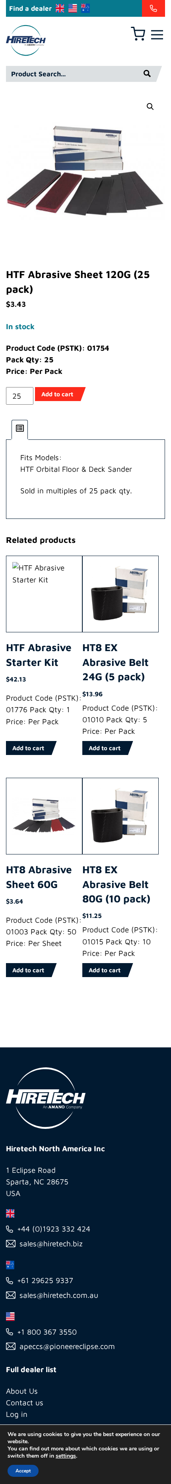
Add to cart (57, 394)
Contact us (24, 1402)
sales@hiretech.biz (51, 1243)
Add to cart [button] (28, 748)
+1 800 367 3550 (47, 1331)
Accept (23, 1471)
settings (66, 1456)
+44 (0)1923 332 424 (53, 1228)
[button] (150, 106)
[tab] (20, 429)
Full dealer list (31, 1369)
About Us (22, 1391)
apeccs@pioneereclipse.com (67, 1346)
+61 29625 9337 (45, 1280)
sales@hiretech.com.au (58, 1295)
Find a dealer (30, 8)
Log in (16, 1414)
